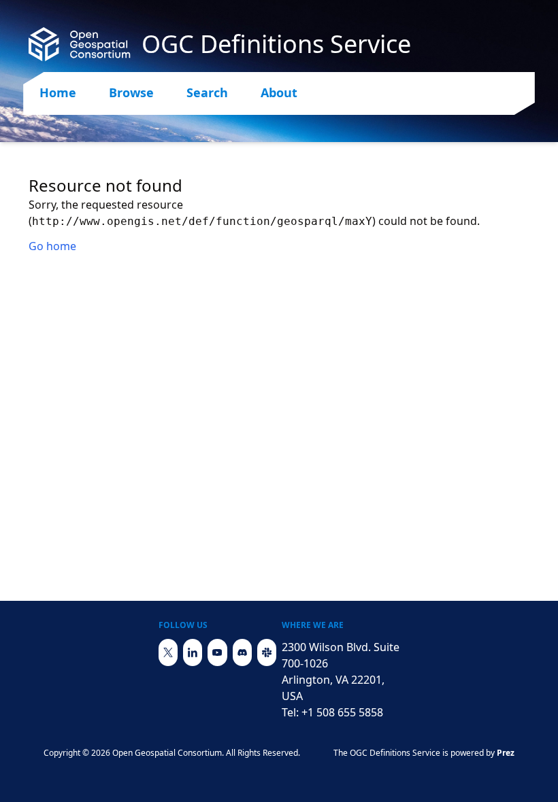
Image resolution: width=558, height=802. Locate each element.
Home (57, 92)
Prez (505, 753)
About (279, 92)
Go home (52, 246)
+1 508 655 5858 (342, 712)
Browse (131, 92)
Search (207, 92)
